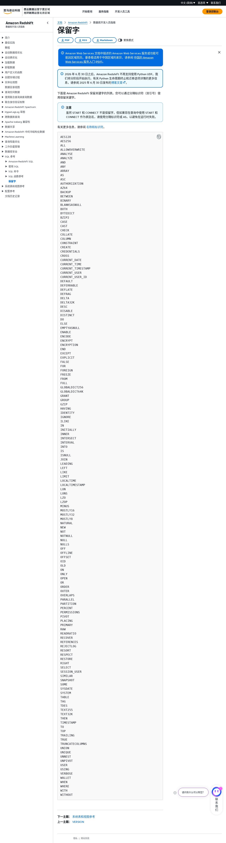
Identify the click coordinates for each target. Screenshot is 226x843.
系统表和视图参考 (83, 816)
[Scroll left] (80, 11)
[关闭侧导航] (47, 23)
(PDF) (99, 61)
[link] (104, 22)
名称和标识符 (94, 127)
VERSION (78, 822)
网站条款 (85, 838)
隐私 (75, 838)
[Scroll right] (132, 11)
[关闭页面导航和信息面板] (219, 52)
